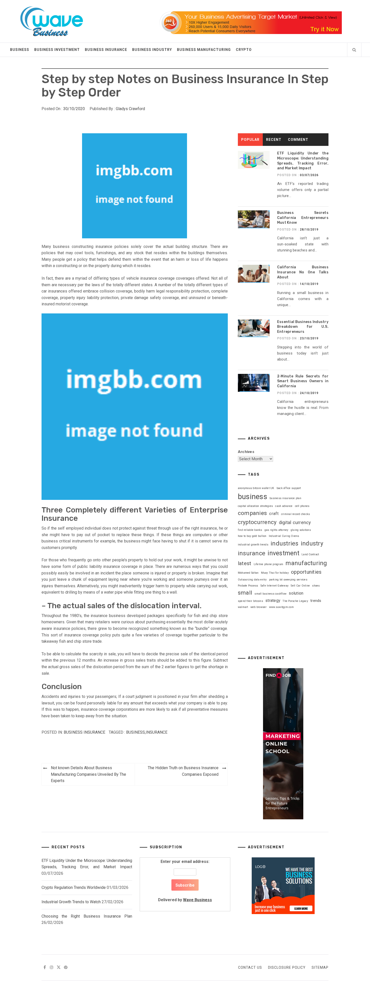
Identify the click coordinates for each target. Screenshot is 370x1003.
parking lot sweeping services (288, 579)
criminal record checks (295, 514)
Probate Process (248, 585)
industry (312, 543)
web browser (258, 607)
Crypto (244, 50)
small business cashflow (270, 593)
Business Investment (57, 50)
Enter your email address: (185, 880)
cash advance (283, 506)
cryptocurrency (257, 522)
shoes (316, 585)
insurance (156, 732)
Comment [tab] (298, 140)
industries (285, 543)
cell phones (302, 506)
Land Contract (310, 554)
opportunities (306, 572)
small (245, 592)
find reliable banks (250, 530)
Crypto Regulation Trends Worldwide (74, 887)
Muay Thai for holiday (275, 572)
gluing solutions (301, 530)
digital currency (295, 522)
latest (244, 563)
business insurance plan (285, 498)
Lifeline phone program (268, 564)
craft (274, 513)
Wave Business (197, 899)
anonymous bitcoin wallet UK (256, 488)
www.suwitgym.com (281, 607)
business (135, 732)
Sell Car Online (300, 585)
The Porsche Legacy (295, 601)
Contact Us (250, 967)
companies (252, 513)
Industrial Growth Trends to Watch (71, 901)
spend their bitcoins (250, 601)
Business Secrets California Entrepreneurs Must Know (302, 218)
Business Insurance (106, 50)
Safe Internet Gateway (274, 585)
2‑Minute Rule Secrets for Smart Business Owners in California (302, 381)
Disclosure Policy (287, 967)
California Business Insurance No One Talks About (302, 272)
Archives (246, 451)
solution (296, 593)
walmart (243, 607)
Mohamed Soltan (248, 572)
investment (283, 553)
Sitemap (320, 967)
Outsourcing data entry (252, 579)
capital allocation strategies (255, 506)
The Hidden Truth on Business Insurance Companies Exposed (183, 771)
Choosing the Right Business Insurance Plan (87, 916)
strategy (272, 600)
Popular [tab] (250, 140)
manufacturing (306, 563)
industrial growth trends (253, 544)
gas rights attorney (276, 530)
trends (315, 600)
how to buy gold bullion (252, 536)
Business (19, 50)
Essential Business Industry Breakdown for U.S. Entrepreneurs (302, 327)
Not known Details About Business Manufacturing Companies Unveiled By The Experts (88, 774)
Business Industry (152, 50)
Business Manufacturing (204, 50)
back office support (289, 488)
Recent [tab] (273, 140)
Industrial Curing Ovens (284, 536)
